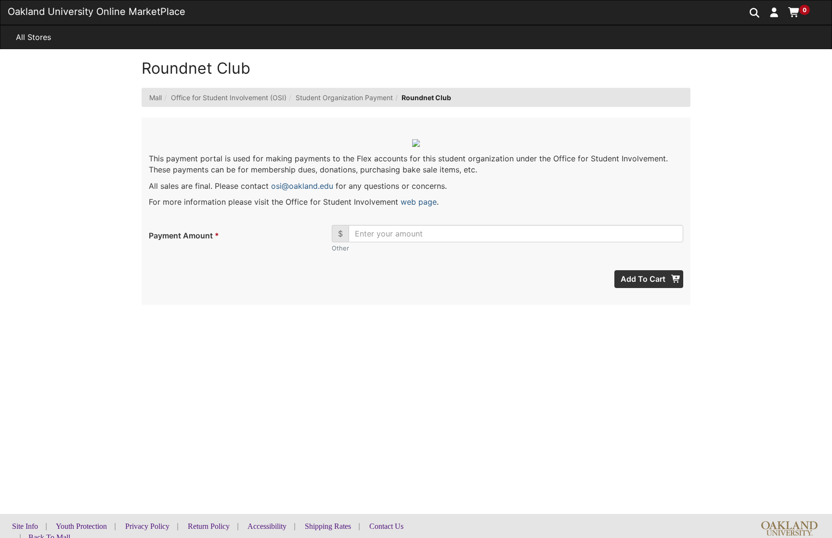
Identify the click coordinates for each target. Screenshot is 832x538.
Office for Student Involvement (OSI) (228, 97)
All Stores (33, 37)
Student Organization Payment (344, 97)
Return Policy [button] (209, 526)
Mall (155, 97)
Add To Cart (644, 279)
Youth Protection (81, 526)
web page (419, 202)
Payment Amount (183, 235)
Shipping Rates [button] (328, 526)
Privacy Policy (147, 526)
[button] (774, 12)
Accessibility (266, 526)
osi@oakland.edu (302, 186)
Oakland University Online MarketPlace (96, 11)
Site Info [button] (25, 526)
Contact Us (386, 526)
